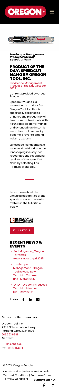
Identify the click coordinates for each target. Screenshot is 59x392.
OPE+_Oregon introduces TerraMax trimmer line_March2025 (30, 288)
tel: (12, 344)
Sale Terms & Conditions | (26, 373)
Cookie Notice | (13, 371)
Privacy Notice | (33, 371)
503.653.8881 (10, 334)
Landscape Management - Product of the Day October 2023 (28, 85)
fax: (12, 348)
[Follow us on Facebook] (44, 385)
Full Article (21, 230)
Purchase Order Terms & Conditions (27, 377)
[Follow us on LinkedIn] (52, 385)
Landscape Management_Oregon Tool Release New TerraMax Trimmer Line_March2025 (28, 271)
